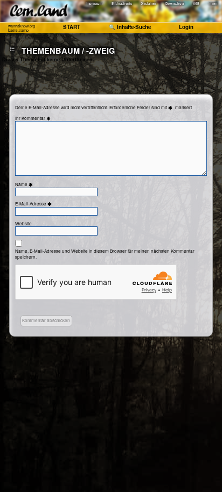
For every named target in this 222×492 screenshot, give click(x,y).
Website (23, 223)
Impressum (94, 4)
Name (24, 184)
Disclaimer (148, 4)
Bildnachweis (122, 4)
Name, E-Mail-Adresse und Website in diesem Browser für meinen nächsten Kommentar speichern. (105, 254)
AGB (196, 4)
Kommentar (37, 118)
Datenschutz (174, 4)
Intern (213, 4)
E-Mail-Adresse (34, 203)
